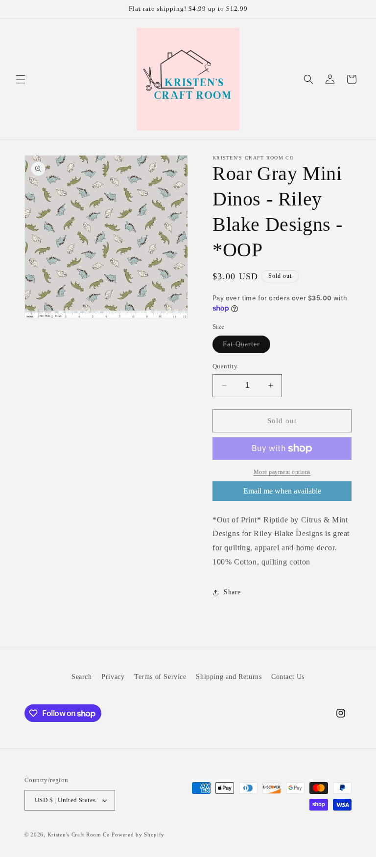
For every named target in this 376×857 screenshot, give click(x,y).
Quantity (224, 366)
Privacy (112, 676)
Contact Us (288, 676)
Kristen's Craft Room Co (78, 834)
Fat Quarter (246, 346)
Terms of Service (160, 676)
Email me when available (282, 491)
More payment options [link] (282, 472)
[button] (20, 79)
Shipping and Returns (228, 676)
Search (81, 676)
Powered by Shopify (138, 834)
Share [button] (232, 592)
